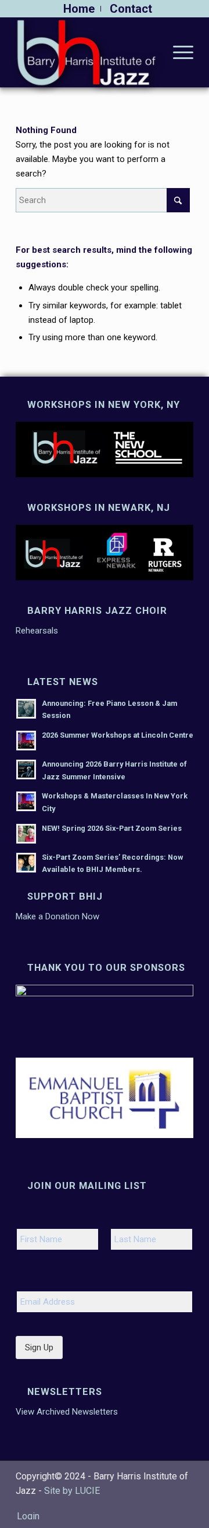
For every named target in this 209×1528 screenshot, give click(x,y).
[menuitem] (79, 9)
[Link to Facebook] (149, 1504)
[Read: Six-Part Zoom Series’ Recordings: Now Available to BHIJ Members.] (26, 862)
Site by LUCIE (72, 1490)
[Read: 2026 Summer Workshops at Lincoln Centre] (26, 740)
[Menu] (177, 52)
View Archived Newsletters (67, 1412)
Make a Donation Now (57, 916)
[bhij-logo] (87, 52)
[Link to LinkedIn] (184, 1504)
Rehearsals (37, 630)
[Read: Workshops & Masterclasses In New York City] (26, 801)
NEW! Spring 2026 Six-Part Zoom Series (112, 828)
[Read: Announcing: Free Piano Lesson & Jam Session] (26, 708)
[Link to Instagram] (167, 1504)
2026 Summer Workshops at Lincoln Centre (117, 735)
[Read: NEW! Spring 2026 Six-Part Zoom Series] (26, 833)
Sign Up (39, 1347)
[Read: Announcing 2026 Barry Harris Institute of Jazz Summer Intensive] (26, 769)
